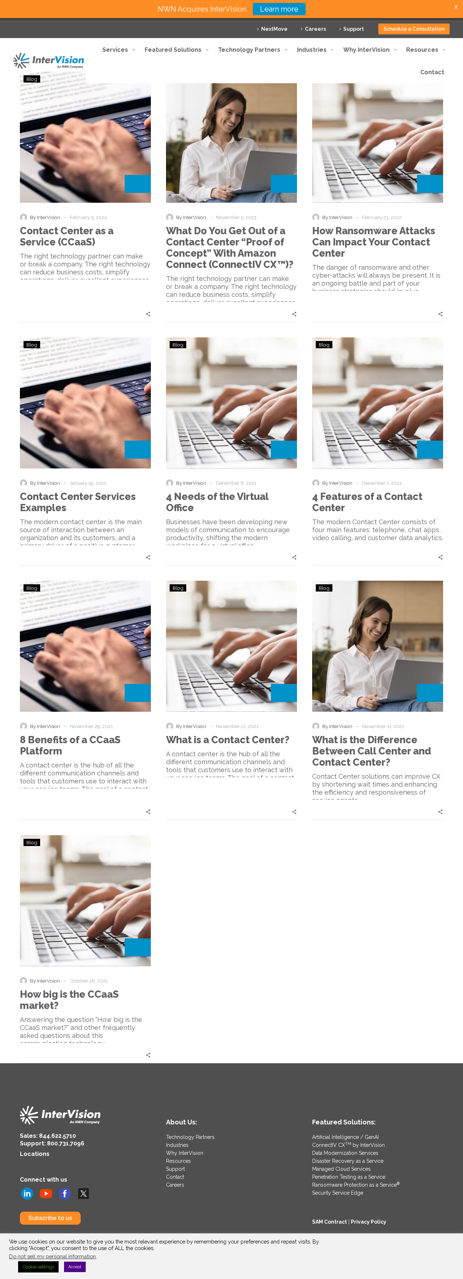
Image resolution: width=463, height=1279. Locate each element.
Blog (31, 345)
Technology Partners (190, 1137)
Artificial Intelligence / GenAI (345, 1137)
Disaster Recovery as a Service (347, 1161)
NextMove (274, 29)
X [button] (456, 7)
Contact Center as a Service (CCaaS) (67, 236)
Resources (178, 1161)
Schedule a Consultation (414, 29)
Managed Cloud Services (341, 1169)
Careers (315, 29)
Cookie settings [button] (38, 1267)
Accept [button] (74, 1267)
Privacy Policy (368, 1222)
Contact (175, 1177)
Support (353, 29)
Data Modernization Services (345, 1153)
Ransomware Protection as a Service (356, 1185)
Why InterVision (184, 1153)
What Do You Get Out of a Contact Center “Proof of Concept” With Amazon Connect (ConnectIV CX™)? (229, 247)
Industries (177, 1145)
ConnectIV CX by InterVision (348, 1145)
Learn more (279, 9)
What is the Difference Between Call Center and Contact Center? (371, 751)
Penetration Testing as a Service (348, 1177)
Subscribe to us (50, 1218)
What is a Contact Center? (227, 739)
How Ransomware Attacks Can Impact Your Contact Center (373, 242)
